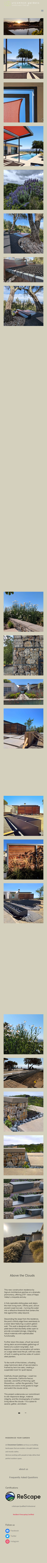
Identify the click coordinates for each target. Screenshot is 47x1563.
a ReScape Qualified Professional (23, 1506)
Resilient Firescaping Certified (23, 1515)
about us (23, 1469)
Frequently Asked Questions (23, 1477)
